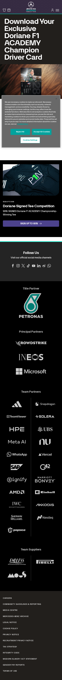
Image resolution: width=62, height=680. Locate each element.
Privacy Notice (11, 634)
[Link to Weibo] (44, 265)
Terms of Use (10, 671)
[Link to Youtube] (33, 265)
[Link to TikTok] (28, 265)
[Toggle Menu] (57, 10)
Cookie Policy (10, 628)
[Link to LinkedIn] (39, 265)
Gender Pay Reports (14, 665)
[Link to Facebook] (13, 265)
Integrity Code (11, 653)
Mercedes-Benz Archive (16, 616)
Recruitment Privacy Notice (18, 640)
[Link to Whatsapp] (49, 265)
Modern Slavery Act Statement (20, 659)
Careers (7, 598)
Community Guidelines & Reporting (22, 604)
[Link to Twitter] (23, 265)
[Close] (56, 98)
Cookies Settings (30, 140)
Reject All (20, 132)
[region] (31, 121)
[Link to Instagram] (18, 265)
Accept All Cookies (42, 132)
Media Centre (10, 610)
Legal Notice (10, 622)
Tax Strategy (10, 647)
